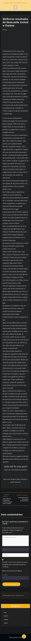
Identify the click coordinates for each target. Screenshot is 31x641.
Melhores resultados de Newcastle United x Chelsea (15, 22)
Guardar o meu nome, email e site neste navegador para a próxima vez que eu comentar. (14, 564)
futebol (6, 619)
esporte (6, 616)
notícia (5, 29)
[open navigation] (15, 7)
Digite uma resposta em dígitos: (12, 571)
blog (5, 612)
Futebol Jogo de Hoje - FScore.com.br (13, 595)
